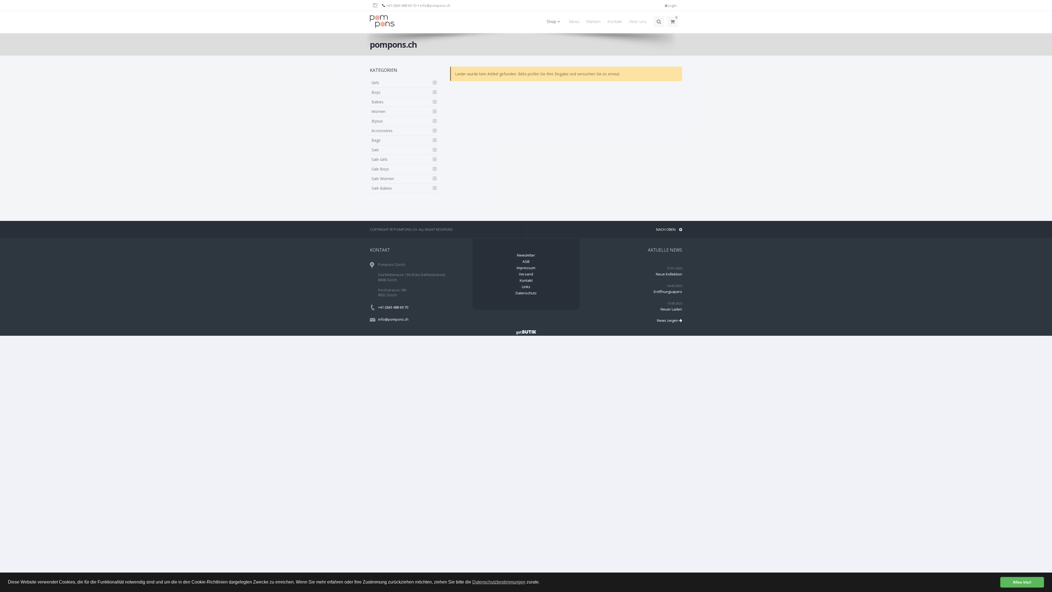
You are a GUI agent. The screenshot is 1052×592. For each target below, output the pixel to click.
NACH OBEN (666, 229)
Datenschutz (526, 293)
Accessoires (382, 130)
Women (378, 111)
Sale (375, 149)
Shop (552, 21)
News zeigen (668, 320)
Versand (526, 274)
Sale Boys (380, 169)
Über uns (638, 21)
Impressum (526, 267)
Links (526, 286)
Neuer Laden (671, 309)
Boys (376, 92)
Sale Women (382, 178)
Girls (375, 82)
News (574, 21)
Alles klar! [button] (1022, 582)
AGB (526, 261)
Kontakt (615, 21)
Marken (594, 21)
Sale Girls (379, 159)
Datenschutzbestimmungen (498, 582)
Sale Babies (381, 188)
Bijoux (377, 121)
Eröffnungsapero (668, 291)
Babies (377, 101)
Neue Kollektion (669, 274)
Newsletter (526, 255)
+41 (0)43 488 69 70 (401, 5)
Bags (376, 140)
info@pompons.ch (435, 5)
